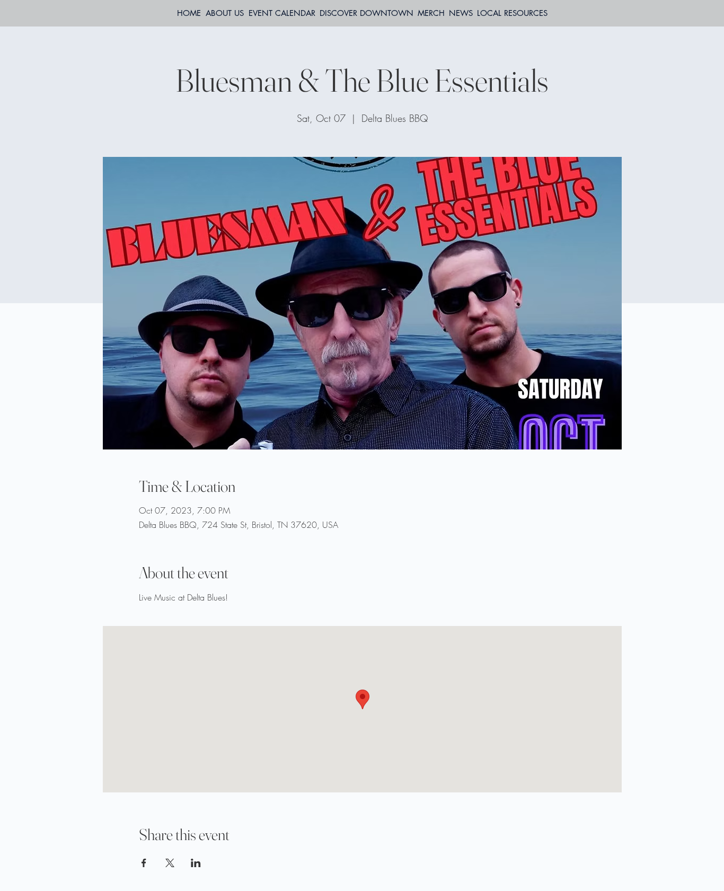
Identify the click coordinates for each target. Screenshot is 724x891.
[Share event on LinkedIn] (196, 863)
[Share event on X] (170, 863)
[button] (512, 13)
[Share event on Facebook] (144, 863)
